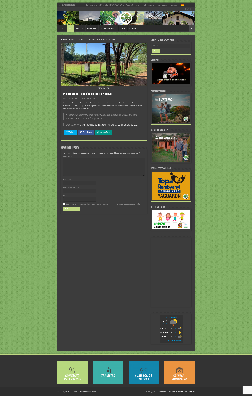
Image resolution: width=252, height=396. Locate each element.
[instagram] (193, 9)
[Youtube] (191, 9)
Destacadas (73, 40)
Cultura (62, 28)
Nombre (67, 179)
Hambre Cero (92, 28)
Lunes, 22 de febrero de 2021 (125, 124)
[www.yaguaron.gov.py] (126, 16)
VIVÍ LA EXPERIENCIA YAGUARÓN (110, 5)
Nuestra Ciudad (131, 5)
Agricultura (80, 28)
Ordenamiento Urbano (108, 28)
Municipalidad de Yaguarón (93, 124)
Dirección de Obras (92, 98)
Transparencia (161, 5)
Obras (70, 28)
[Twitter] (188, 9)
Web (65, 196)
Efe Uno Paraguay (188, 392)
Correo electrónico (71, 188)
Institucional (90, 5)
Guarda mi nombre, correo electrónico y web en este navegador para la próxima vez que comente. (103, 204)
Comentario (68, 156)
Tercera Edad (134, 28)
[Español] (183, 5)
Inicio (82, 5)
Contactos (174, 5)
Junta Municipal (146, 5)
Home (64, 40)
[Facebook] (185, 9)
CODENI (123, 28)
